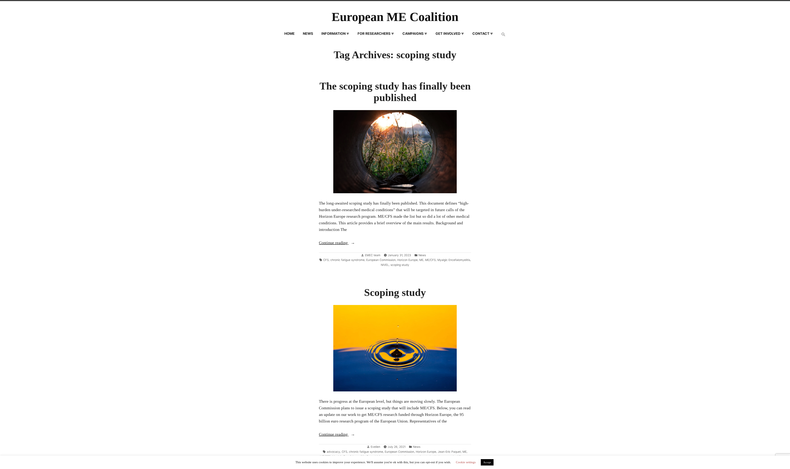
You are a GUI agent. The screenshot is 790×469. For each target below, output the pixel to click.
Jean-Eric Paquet (449, 451)
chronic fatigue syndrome (347, 260)
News (308, 33)
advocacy (333, 451)
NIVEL (385, 265)
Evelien (375, 446)
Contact (480, 33)
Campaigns (413, 33)
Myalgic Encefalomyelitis (453, 260)
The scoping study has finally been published (395, 91)
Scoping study (395, 292)
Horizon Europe (407, 260)
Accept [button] (487, 462)
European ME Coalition (395, 17)
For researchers (374, 33)
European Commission (381, 260)
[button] (503, 35)
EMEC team (372, 255)
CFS (326, 260)
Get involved (448, 33)
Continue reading (343, 243)
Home (289, 33)
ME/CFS (430, 260)
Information (333, 33)
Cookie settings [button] (466, 462)
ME (421, 260)
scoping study (399, 265)
